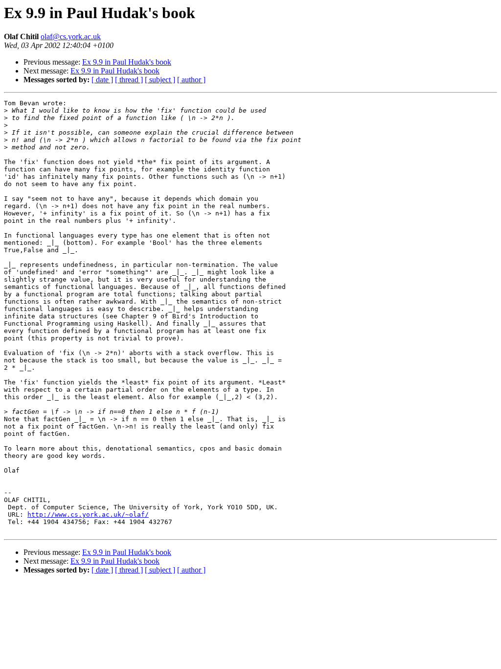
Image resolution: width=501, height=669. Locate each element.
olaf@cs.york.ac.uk (71, 36)
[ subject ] (160, 79)
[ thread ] (129, 79)
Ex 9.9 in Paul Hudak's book (126, 62)
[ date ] (102, 79)
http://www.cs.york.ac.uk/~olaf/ (88, 514)
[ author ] (191, 79)
